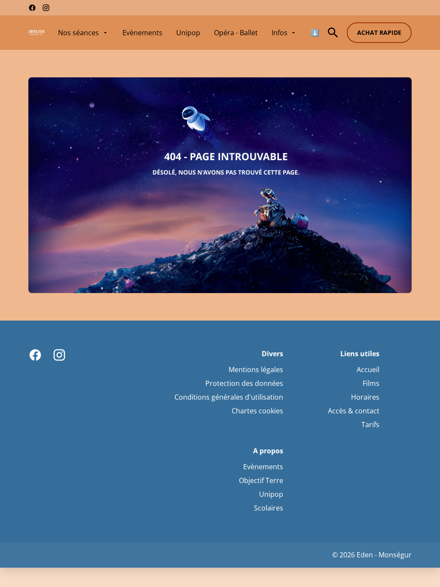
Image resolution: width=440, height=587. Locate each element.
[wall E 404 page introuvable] (220, 185)
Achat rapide (379, 32)
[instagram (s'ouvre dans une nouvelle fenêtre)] (46, 8)
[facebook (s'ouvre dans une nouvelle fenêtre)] (32, 8)
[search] (333, 33)
